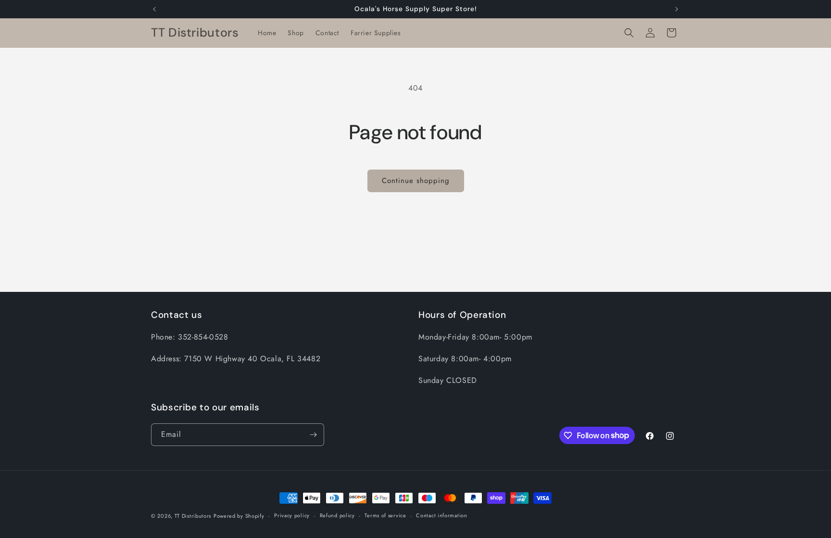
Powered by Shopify (239, 516)
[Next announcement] (676, 9)
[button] (629, 32)
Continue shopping (416, 180)
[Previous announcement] (154, 9)
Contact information (441, 515)
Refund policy (337, 515)
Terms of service (385, 515)
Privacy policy (292, 515)
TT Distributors (193, 516)
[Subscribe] (313, 434)
